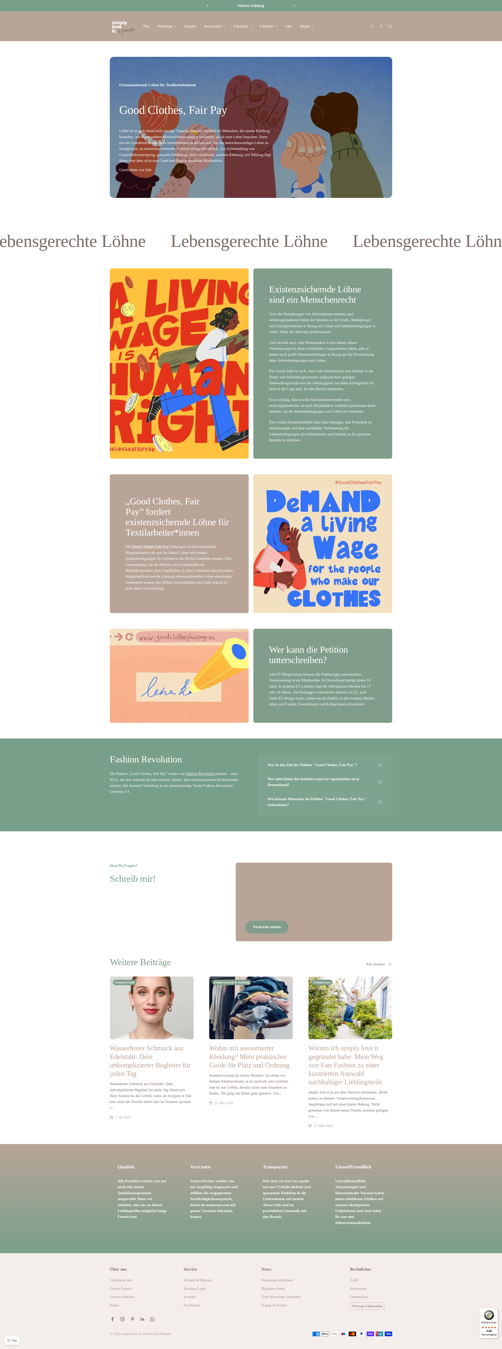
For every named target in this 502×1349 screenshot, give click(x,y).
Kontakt (190, 1297)
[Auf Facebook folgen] (112, 1319)
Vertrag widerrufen (367, 1306)
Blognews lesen (273, 1288)
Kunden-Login (195, 1288)
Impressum (358, 1288)
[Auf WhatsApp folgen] (152, 1319)
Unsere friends (120, 1288)
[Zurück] (207, 6)
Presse (114, 1305)
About (304, 26)
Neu (146, 26)
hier (337, 674)
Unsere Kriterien (122, 1297)
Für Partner (192, 1305)
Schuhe (190, 26)
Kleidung (164, 26)
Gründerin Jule (121, 1280)
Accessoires (212, 26)
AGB (354, 1280)
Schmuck (240, 26)
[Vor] (294, 6)
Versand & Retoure (198, 1280)
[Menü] (495, 1310)
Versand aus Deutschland (251, 6)
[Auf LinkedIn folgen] (142, 1319)
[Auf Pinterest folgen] (132, 1319)
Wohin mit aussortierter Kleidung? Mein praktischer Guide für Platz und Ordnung (249, 1056)
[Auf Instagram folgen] (122, 1319)
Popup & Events (273, 1305)
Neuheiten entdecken (277, 1280)
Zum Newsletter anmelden (281, 1297)
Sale (288, 26)
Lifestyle (266, 26)
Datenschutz (359, 1297)
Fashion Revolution (201, 774)
